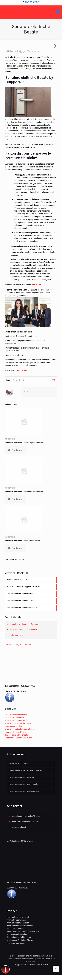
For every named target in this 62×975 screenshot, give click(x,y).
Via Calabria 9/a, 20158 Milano (18, 644)
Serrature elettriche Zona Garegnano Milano (24, 443)
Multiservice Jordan (13, 726)
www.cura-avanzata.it (16, 943)
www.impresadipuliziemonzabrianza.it (21, 729)
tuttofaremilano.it (17, 635)
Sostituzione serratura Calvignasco (22, 607)
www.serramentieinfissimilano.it (23, 629)
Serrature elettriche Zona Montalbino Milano (24, 492)
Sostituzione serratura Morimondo (21, 600)
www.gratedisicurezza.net (16, 715)
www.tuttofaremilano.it (14, 717)
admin (21, 51)
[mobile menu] (57, 11)
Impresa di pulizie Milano (15, 732)
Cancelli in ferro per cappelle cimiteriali (23, 586)
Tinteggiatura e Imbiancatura (17, 735)
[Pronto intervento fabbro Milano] (31, 11)
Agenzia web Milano (41, 959)
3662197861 (32, 2)
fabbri (33, 359)
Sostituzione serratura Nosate (20, 593)
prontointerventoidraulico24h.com (24, 624)
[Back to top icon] (56, 969)
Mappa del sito (20, 964)
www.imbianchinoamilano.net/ (18, 723)
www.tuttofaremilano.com (16, 720)
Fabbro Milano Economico (18, 579)
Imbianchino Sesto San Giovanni (19, 738)
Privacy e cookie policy (38, 964)
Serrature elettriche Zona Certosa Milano (22, 540)
